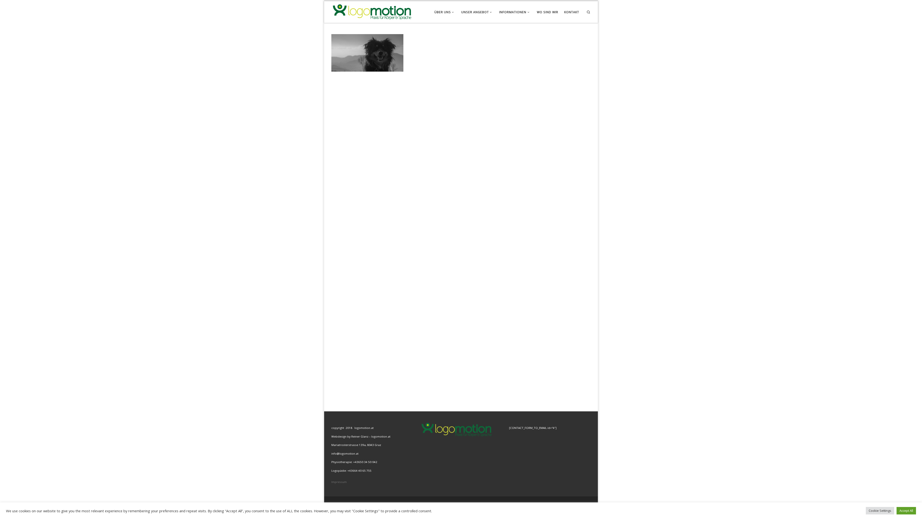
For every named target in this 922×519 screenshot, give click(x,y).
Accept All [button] (906, 510)
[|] (371, 11)
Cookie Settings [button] (880, 510)
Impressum (339, 482)
